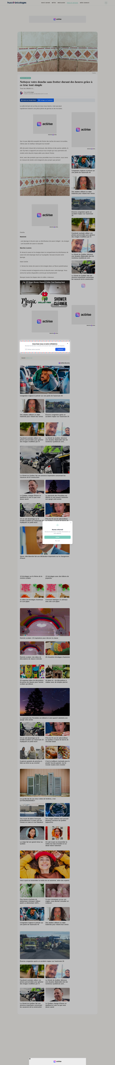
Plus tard (57, 541)
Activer (57, 537)
